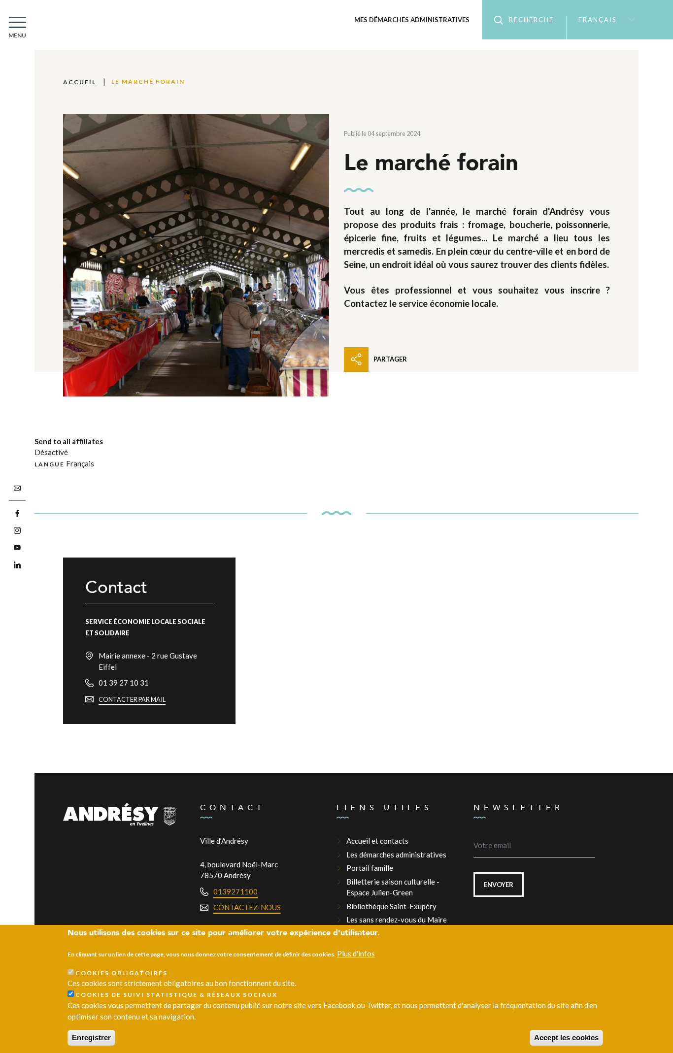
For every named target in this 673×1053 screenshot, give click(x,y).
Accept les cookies (566, 1037)
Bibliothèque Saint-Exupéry (391, 906)
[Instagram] (17, 530)
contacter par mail (132, 699)
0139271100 (235, 891)
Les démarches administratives (396, 854)
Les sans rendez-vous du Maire (396, 919)
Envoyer (498, 884)
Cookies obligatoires (121, 973)
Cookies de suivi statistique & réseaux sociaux (176, 995)
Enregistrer (91, 1037)
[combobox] (602, 19)
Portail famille (369, 867)
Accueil (79, 82)
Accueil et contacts (377, 840)
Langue (49, 464)
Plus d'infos (356, 954)
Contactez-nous (247, 907)
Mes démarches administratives (412, 20)
